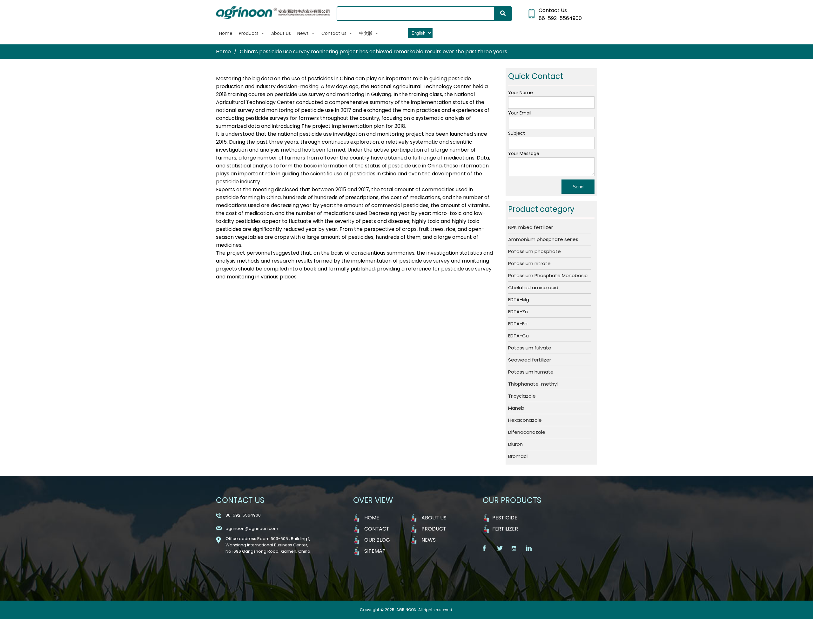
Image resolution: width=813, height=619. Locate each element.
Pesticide (504, 517)
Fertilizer (505, 528)
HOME (371, 517)
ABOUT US (434, 517)
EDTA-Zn (518, 311)
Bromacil (518, 456)
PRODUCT (433, 528)
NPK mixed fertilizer (530, 227)
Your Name (520, 92)
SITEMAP (375, 551)
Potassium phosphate (534, 251)
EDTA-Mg (518, 299)
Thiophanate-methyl (533, 384)
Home (225, 33)
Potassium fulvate (529, 347)
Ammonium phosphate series (543, 239)
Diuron (515, 444)
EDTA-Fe (517, 323)
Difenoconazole (526, 432)
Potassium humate (531, 371)
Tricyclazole (522, 396)
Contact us (333, 33)
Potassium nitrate (529, 263)
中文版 (366, 33)
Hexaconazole (525, 420)
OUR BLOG (377, 540)
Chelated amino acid (533, 287)
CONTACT (376, 528)
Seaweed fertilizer (529, 359)
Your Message (523, 153)
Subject (516, 133)
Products (249, 33)
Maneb (516, 408)
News (303, 33)
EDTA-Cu (518, 335)
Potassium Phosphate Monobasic (548, 275)
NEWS (428, 540)
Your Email (519, 113)
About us (281, 33)
